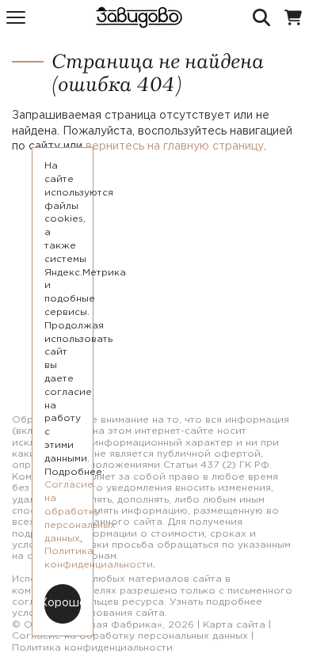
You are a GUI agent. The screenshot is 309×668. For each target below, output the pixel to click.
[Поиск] (261, 17)
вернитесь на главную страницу (175, 146)
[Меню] (16, 17)
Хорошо (62, 603)
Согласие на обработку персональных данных (130, 636)
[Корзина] (293, 17)
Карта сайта (234, 625)
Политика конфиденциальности (92, 647)
